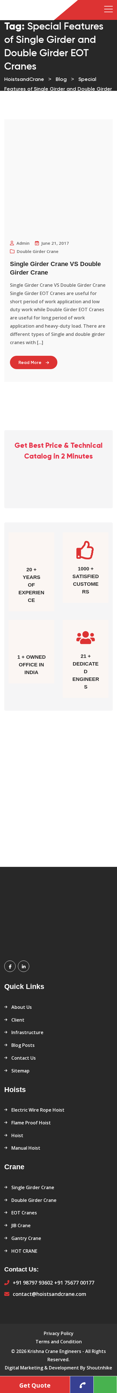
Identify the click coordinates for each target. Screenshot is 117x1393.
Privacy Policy (59, 1333)
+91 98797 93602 (33, 1282)
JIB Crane (21, 1225)
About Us (21, 1007)
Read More (29, 363)
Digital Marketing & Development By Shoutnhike (58, 1368)
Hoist (17, 1135)
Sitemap (20, 1071)
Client (17, 1020)
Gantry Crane (26, 1238)
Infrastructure (27, 1032)
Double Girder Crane (34, 1200)
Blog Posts (23, 1045)
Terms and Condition (58, 1341)
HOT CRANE (24, 1251)
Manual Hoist (25, 1148)
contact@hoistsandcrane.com (49, 1293)
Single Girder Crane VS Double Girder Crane (55, 268)
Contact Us (23, 1058)
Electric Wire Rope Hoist (37, 1110)
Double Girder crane (37, 251)
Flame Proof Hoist (31, 1123)
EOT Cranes (24, 1213)
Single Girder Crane (32, 1187)
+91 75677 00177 (74, 1282)
